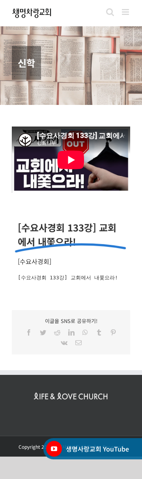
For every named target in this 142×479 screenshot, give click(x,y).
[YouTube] (54, 449)
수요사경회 (34, 261)
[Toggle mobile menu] (126, 12)
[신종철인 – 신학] (71, 65)
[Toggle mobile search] (110, 12)
